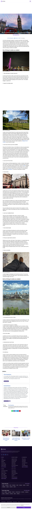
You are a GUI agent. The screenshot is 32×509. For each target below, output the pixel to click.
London (3, 485)
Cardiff (14, 486)
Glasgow (7, 486)
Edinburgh (20, 485)
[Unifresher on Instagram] (2, 454)
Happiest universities (3, 473)
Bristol (17, 485)
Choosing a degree (14, 461)
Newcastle (11, 486)
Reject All (8, 507)
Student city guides (3, 465)
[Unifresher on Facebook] (3, 454)
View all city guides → (27, 483)
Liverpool (27, 485)
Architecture (7, 493)
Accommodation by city (25, 465)
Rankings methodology (9, 501)
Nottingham (3, 486)
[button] (12, 411)
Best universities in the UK (15, 465)
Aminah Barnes (7, 385)
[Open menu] (30, 1)
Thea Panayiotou (7, 374)
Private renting (23, 461)
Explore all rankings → (4, 478)
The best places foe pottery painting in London (6, 439)
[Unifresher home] (3, 449)
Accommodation (3, 460)
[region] (16, 506)
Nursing (3, 493)
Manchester (7, 485)
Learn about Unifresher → (15, 478)
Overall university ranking (4, 470)
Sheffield (24, 485)
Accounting (11, 493)
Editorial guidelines (3, 501)
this (24, 165)
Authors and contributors (15, 473)
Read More (22, 505)
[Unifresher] (3, 1)
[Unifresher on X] (7, 454)
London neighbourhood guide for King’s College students (16, 439)
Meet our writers (15, 501)
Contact (19, 501)
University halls (24, 460)
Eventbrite (10, 169)
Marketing (18, 493)
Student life (2, 461)
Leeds (10, 485)
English (15, 493)
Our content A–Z (14, 474)
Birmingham (13, 485)
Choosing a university (14, 460)
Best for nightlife (3, 474)
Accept (24, 507)
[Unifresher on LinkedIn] (5, 454)
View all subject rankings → (27, 490)
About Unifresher (14, 470)
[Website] (9, 401)
